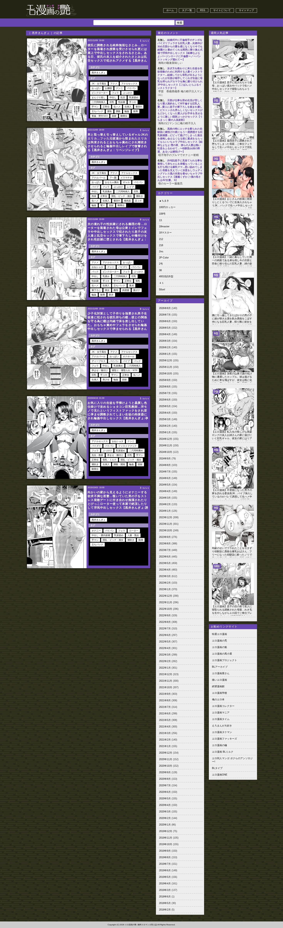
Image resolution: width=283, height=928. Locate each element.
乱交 (123, 97)
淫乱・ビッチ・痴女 (121, 196)
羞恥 (109, 111)
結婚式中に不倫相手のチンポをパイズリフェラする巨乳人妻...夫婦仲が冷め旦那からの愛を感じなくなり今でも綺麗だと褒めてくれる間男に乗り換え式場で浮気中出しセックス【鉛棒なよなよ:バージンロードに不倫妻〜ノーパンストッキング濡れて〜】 (180, 49)
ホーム (170, 10)
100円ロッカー (167, 207)
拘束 (94, 196)
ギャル (126, 182)
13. (160, 220)
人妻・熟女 (133, 535)
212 (161, 239)
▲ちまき (164, 200)
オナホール (128, 356)
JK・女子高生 (99, 83)
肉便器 (125, 290)
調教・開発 (119, 464)
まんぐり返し (98, 97)
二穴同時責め (136, 450)
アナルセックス (129, 83)
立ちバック (97, 111)
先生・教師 (97, 455)
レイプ (130, 187)
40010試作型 (166, 276)
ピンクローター (100, 93)
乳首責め (107, 191)
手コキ (132, 102)
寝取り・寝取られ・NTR (124, 370)
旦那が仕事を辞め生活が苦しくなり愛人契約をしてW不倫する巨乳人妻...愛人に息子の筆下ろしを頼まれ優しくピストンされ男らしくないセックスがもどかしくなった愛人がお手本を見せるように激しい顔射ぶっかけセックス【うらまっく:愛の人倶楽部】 (180, 110)
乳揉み (106, 276)
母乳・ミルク (109, 459)
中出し (113, 97)
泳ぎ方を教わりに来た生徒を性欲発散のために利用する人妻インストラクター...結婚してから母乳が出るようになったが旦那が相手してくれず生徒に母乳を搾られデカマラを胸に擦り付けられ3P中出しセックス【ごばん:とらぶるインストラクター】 (180, 78)
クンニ (119, 88)
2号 (161, 263)
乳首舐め (133, 97)
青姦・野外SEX (100, 116)
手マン (95, 106)
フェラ (115, 93)
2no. (161, 251)
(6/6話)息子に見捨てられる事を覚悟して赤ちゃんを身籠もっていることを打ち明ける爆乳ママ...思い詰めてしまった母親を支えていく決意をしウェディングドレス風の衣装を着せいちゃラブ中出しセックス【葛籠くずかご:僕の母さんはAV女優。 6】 (180, 170)
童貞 (131, 285)
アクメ (113, 83)
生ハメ (117, 106)
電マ (102, 205)
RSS (202, 10)
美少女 (106, 379)
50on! (162, 289)
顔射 (114, 116)
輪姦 (127, 111)
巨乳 (112, 102)
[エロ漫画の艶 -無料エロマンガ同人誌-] (51, 4)
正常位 (106, 106)
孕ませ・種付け (100, 370)
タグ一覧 (187, 10)
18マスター (165, 232)
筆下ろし (96, 290)
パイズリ (122, 267)
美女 (107, 290)
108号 (162, 213)
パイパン (131, 88)
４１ (161, 283)
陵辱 (135, 111)
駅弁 (111, 294)
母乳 (138, 281)
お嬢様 (108, 88)
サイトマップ (246, 10)
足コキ (138, 200)
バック (95, 271)
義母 (116, 290)
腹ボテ (136, 290)
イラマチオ (126, 177)
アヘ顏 (113, 177)
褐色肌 (127, 200)
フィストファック (127, 446)
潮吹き (139, 196)
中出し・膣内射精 (101, 535)
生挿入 (128, 106)
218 (161, 245)
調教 (118, 111)
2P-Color (164, 257)
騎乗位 (124, 116)
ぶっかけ (127, 93)
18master (164, 226)
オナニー (96, 530)
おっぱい (96, 88)
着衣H (139, 106)
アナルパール (98, 177)
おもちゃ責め (112, 182)
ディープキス (98, 361)
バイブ (95, 187)
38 (160, 270)
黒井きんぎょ (98, 72)
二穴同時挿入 (98, 102)
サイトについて (222, 10)
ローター (133, 530)
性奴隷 (121, 102)
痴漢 (140, 540)
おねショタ (97, 267)
